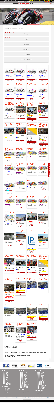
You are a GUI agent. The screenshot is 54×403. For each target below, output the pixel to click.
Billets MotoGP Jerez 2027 (9, 32)
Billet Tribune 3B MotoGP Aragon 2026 (20, 305)
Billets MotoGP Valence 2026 (10, 47)
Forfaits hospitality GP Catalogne (41, 385)
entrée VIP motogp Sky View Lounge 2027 (31, 212)
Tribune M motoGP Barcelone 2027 (19, 197)
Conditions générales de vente (11, 397)
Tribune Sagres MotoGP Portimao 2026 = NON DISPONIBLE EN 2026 (43, 84)
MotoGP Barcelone (5, 377)
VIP (32, 0)
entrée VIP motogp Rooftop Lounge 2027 (20, 231)
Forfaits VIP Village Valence (40, 384)
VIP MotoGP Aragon (6, 389)
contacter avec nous (39, 393)
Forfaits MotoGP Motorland (40, 379)
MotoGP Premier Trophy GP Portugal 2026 (8, 124)
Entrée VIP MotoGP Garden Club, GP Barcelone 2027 (20, 212)
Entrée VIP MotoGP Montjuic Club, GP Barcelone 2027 (8, 231)
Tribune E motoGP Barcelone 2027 (30, 164)
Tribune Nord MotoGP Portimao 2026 (43, 66)
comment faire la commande (36, 397)
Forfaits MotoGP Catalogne (40, 372)
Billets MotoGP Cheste (23, 377)
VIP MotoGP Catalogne (6, 388)
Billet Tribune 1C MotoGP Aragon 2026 (9, 305)
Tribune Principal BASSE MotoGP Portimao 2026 (8, 84)
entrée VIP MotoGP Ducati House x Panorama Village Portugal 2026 (31, 104)
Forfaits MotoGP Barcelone (40, 375)
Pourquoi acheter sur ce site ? (43, 397)
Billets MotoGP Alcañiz (23, 376)
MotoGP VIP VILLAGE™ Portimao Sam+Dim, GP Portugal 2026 (31, 125)
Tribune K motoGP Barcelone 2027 (42, 180)
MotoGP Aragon (5, 374)
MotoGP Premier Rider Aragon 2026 (31, 324)
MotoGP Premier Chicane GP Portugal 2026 (20, 124)
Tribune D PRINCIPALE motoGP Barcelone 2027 (20, 164)
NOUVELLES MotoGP (42, 6)
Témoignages (48, 397)
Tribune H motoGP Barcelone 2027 (19, 180)
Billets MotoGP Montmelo (23, 378)
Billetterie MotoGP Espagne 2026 (41, 0)
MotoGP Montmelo (5, 380)
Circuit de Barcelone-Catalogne (24, 391)
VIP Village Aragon (5, 392)
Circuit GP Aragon (22, 393)
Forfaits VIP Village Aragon (40, 383)
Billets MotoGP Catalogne (23, 372)
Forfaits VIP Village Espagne (41, 381)
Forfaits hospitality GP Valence (41, 387)
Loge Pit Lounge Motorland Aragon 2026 (9, 324)
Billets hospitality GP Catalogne (24, 384)
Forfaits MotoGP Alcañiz (40, 376)
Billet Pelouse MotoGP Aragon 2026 (20, 279)
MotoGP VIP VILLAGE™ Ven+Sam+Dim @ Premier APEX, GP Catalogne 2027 (8, 280)
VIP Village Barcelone (6, 391)
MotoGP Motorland (5, 381)
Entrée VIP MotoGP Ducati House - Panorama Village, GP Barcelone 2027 (43, 232)
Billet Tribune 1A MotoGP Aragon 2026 (31, 279)
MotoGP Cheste (5, 379)
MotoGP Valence (5, 375)
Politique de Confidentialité (21, 397)
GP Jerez (3, 6)
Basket (49, 3)
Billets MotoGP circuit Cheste (24, 380)
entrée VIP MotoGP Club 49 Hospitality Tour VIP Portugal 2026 (20, 104)
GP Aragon (8, 6)
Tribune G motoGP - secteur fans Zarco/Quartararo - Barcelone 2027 (8, 181)
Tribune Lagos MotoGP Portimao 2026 (31, 66)
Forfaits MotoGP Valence (40, 374)
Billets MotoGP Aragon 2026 (10, 37)
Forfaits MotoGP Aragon (40, 373)
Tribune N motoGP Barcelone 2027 (30, 197)
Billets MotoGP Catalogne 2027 (10, 42)
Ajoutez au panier (18, 118)
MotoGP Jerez (5, 376)
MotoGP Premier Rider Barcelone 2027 (9, 256)
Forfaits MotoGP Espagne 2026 (48, 0)
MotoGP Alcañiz (5, 378)
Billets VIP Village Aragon (23, 382)
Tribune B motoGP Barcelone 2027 (42, 149)
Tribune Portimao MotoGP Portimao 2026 (9, 66)
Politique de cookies (27, 397)
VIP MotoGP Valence (6, 390)
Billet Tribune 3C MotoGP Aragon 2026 (31, 305)
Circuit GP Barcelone (23, 392)
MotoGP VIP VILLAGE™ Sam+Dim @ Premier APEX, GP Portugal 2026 (43, 125)
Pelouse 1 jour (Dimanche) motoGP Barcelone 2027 (9, 149)
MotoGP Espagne (5, 372)
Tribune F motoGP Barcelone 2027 (42, 164)
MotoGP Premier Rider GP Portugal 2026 (43, 103)
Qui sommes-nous (39, 392)
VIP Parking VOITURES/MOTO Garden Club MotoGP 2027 (31, 232)
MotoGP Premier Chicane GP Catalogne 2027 (31, 256)
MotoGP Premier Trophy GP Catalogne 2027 (20, 256)
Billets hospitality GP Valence (24, 386)
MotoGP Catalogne (6, 373)
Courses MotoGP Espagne (7, 384)
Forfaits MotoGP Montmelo (40, 378)
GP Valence (20, 6)
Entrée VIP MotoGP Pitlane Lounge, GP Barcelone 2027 (42, 212)
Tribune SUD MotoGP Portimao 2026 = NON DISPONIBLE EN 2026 (9, 103)
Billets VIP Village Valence (23, 383)
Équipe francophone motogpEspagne (49, 170)
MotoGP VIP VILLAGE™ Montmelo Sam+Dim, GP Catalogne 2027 (43, 257)
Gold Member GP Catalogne (7, 394)
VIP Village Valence (6, 393)
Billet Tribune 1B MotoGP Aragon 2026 (43, 279)
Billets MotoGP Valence (23, 374)
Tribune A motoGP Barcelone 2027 (30, 149)
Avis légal (16, 397)
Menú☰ (4, 1)
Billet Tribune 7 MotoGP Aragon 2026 (43, 305)
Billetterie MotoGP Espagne (24, 387)
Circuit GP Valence (22, 394)
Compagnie (31, 397)
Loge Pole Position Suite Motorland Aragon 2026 (20, 324)
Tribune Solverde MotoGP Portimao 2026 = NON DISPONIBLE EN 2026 (31, 85)
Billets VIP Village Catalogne (24, 381)
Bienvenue (30, 0)
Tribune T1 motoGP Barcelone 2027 (42, 197)
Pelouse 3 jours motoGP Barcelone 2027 (19, 149)
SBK (36, 0)
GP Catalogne (14, 6)
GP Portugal (26, 6)
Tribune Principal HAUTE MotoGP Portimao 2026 (19, 84)
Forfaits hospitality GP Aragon (41, 386)
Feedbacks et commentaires (40, 394)
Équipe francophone (33, 6)
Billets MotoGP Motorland (23, 379)
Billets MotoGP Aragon (23, 373)
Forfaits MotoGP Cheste (40, 377)
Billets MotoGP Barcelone (23, 375)
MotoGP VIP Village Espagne (7, 383)
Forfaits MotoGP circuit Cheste (41, 380)
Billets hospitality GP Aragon (24, 385)
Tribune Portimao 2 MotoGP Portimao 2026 (20, 66)
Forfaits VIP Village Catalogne (41, 382)
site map (52, 397)
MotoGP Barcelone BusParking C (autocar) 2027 (9, 212)
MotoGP (34, 0)
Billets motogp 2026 (5, 397)
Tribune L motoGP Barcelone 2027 (8, 197)
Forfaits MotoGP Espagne (40, 388)
